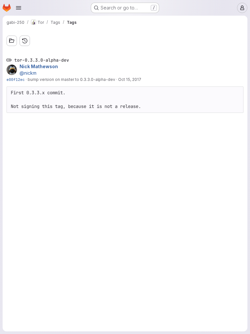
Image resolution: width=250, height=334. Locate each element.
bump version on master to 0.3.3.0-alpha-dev (71, 79)
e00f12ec (16, 79)
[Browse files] (12, 41)
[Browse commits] (25, 41)
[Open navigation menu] (18, 8)
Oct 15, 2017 (129, 79)
